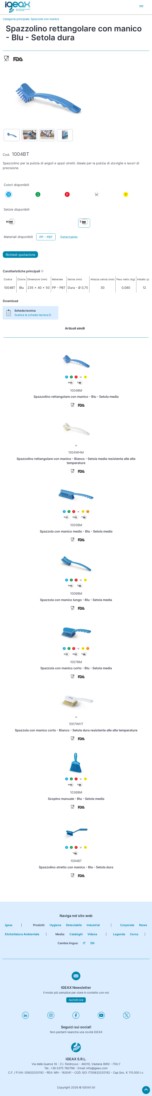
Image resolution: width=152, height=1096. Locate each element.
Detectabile (69, 237)
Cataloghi (76, 934)
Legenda (119, 934)
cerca (134, 934)
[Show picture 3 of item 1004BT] (47, 135)
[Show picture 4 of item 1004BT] (65, 135)
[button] (141, 6)
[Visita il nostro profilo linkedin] (25, 1017)
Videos (92, 934)
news (76, 34)
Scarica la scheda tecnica (31, 315)
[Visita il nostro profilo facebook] (75, 1017)
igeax (8, 925)
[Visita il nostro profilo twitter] (126, 1017)
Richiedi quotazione (20, 255)
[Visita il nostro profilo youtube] (101, 1017)
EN (92, 943)
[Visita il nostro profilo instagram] (50, 1017)
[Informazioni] (42, 271)
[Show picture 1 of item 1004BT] (12, 135)
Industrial (93, 925)
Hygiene (55, 925)
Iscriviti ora (76, 1000)
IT (84, 943)
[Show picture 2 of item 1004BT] (29, 135)
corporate (74, 26)
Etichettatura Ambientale (22, 934)
